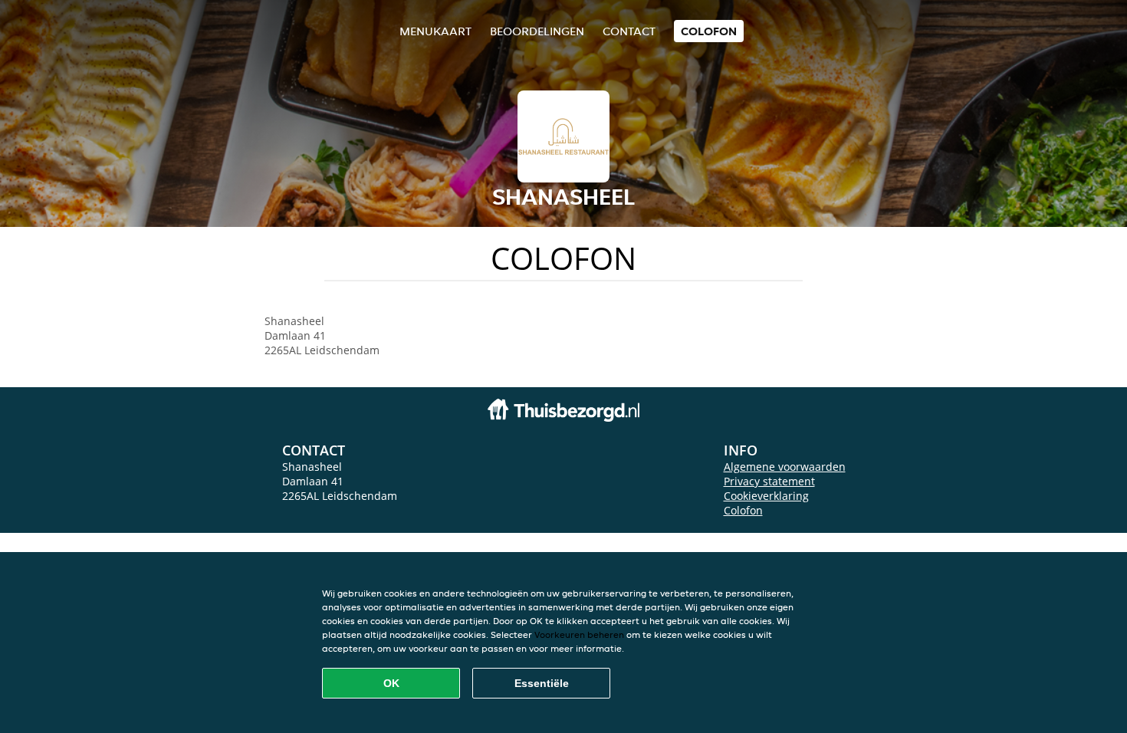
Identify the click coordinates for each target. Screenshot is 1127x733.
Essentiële (541, 683)
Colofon (743, 510)
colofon (709, 31)
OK (391, 683)
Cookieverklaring (766, 495)
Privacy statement (769, 481)
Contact (629, 31)
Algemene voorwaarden (785, 466)
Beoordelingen (537, 31)
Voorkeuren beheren (579, 634)
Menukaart (435, 31)
